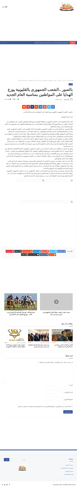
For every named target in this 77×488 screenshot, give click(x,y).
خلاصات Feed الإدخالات (67, 468)
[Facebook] (9, 485)
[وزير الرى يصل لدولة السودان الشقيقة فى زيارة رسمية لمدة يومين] (38, 335)
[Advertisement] (38, 27)
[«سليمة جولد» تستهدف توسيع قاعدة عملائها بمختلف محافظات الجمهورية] (14, 335)
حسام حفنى (66, 99)
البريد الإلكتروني (68, 392)
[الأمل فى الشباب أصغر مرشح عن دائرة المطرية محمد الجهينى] (62, 335)
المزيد (64, 80)
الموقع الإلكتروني (68, 399)
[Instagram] (2, 485)
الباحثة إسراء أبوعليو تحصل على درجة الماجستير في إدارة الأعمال (52, 42)
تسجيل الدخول (69, 465)
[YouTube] (5, 485)
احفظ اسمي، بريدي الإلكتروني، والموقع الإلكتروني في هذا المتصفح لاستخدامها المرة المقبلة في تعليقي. (44, 406)
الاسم (71, 385)
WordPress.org (69, 474)
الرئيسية (69, 80)
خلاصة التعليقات (69, 471)
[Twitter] (7, 485)
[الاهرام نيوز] (67, 6)
